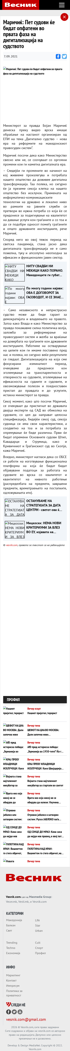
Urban (39, 930)
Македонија (14, 920)
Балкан (10, 925)
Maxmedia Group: (40, 897)
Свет (9, 930)
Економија (13, 953)
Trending (11, 942)
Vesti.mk (23, 901)
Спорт (39, 948)
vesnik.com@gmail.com (26, 1019)
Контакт (11, 980)
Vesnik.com (13, 897)
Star (37, 925)
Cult (37, 942)
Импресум (12, 985)
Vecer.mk (11, 901)
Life (37, 920)
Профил (40, 953)
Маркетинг (13, 975)
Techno (10, 948)
